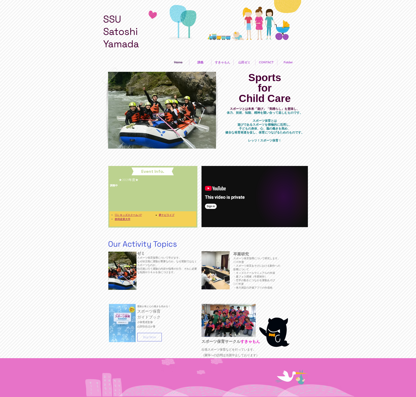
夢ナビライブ (166, 215)
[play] (207, 144)
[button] (166, 110)
